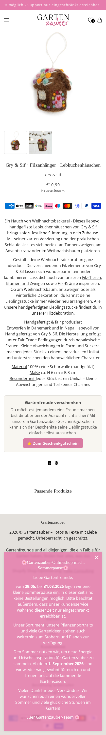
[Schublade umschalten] (6, 20)
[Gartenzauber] (53, 20)
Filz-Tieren (91, 277)
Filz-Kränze (68, 283)
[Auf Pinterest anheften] (56, 463)
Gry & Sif (53, 174)
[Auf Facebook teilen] (49, 463)
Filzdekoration (60, 313)
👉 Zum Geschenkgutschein (53, 443)
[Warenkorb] (99, 20)
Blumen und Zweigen (25, 283)
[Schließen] (96, 557)
